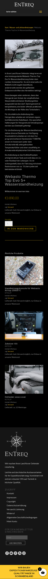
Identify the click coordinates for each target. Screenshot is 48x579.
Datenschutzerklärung (16, 505)
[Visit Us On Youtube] (11, 554)
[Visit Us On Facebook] (7, 554)
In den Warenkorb (20, 228)
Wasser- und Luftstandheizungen (21, 27)
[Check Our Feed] (20, 554)
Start (6, 27)
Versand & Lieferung (15, 509)
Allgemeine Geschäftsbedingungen (22, 517)
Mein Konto (12, 521)
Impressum (11, 497)
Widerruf (11, 513)
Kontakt (10, 493)
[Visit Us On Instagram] (24, 554)
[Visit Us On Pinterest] (15, 554)
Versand (11, 207)
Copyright (11, 501)
